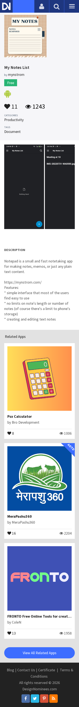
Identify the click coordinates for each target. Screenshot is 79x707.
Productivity (14, 119)
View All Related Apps (39, 652)
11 (14, 104)
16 (13, 533)
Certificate (46, 669)
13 (13, 633)
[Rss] (53, 698)
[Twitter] (35, 698)
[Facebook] (25, 698)
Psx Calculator (19, 416)
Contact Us (26, 669)
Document (12, 131)
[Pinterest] (44, 698)
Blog (10, 669)
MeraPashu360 (19, 516)
